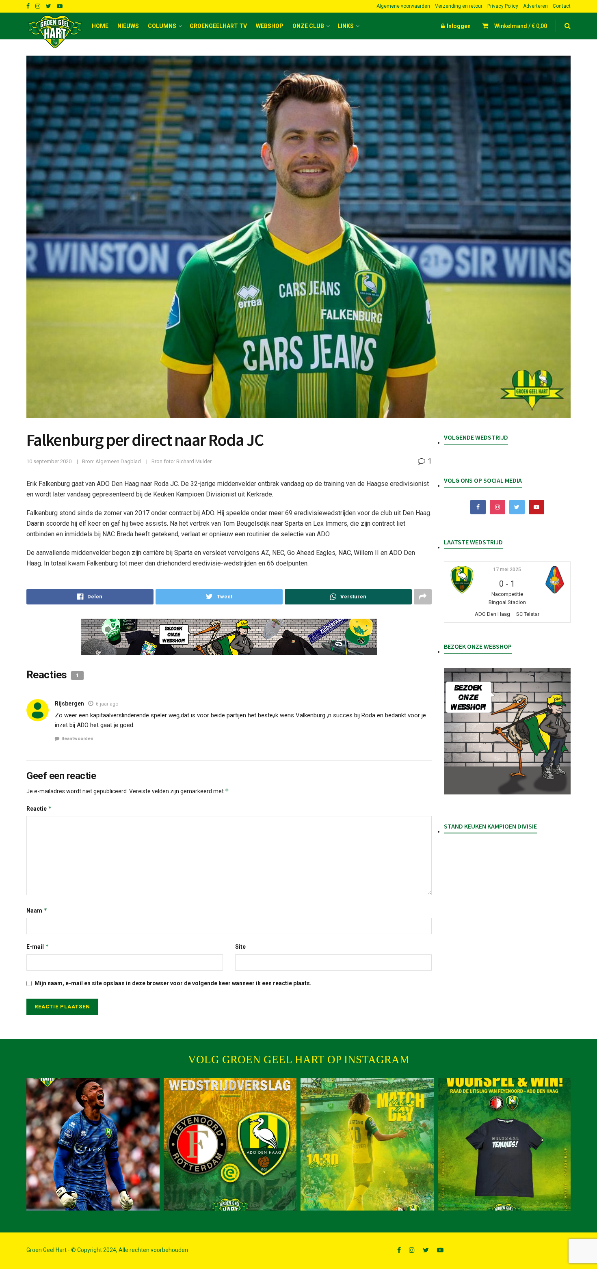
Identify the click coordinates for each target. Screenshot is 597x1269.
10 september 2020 (48, 461)
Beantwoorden (77, 738)
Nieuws (128, 26)
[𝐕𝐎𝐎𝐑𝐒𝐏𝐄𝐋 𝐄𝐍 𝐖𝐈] (504, 1144)
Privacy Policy (502, 6)
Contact (562, 6)
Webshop (269, 26)
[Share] (90, 596)
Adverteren (535, 6)
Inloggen (458, 26)
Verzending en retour (458, 6)
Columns (162, 26)
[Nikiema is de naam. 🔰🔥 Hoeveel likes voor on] (93, 1144)
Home (100, 26)
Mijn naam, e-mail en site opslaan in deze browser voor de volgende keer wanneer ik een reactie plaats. (173, 983)
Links (345, 26)
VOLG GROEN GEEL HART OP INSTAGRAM (298, 1059)
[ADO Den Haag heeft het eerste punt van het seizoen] (230, 1144)
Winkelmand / (520, 26)
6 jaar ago (107, 704)
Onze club (308, 26)
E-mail (37, 946)
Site (240, 946)
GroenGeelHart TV (218, 26)
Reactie (39, 808)
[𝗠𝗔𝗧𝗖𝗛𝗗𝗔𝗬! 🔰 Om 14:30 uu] (367, 1144)
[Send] (348, 596)
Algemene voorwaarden (403, 6)
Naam (37, 910)
